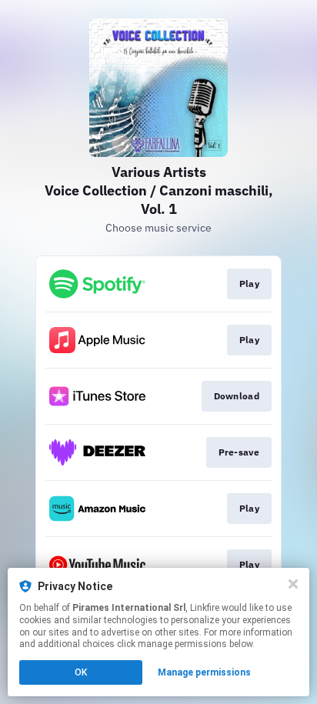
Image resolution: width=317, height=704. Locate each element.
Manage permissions (204, 672)
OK (81, 672)
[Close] (293, 584)
